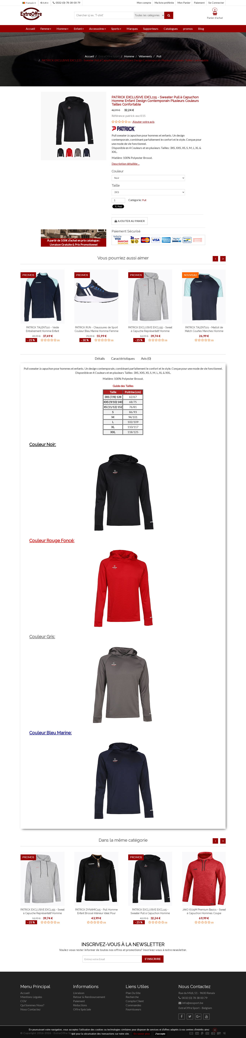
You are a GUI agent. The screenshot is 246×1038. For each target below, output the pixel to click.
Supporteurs (150, 28)
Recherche (132, 997)
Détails (100, 358)
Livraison (78, 993)
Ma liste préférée (164, 2)
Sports (115, 28)
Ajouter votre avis (144, 121)
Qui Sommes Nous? (32, 1005)
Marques (132, 28)
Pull (144, 200)
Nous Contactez (30, 1009)
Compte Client (135, 1001)
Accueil (30, 28)
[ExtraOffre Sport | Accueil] (31, 13)
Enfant (78, 28)
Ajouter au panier (131, 220)
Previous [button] (215, 258)
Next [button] (223, 258)
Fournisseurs (133, 1009)
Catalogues (171, 28)
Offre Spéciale (82, 1009)
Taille (116, 185)
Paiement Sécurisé (126, 231)
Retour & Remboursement (89, 997)
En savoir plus (142, 1033)
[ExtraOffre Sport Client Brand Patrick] (124, 128)
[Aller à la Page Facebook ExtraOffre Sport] (181, 1016)
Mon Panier (184, 2)
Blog (201, 28)
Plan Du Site (133, 993)
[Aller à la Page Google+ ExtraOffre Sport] (198, 1016)
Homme (62, 28)
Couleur (118, 171)
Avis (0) (146, 358)
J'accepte (160, 1034)
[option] (42, 306)
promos (188, 28)
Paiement (199, 2)
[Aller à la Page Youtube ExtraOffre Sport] (206, 1016)
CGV (23, 1001)
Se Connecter (216, 2)
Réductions (80, 1005)
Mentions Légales (31, 997)
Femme (44, 28)
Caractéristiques (123, 358)
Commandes (133, 1005)
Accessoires (96, 28)
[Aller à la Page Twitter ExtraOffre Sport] (190, 1016)
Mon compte (144, 2)
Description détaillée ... (126, 163)
